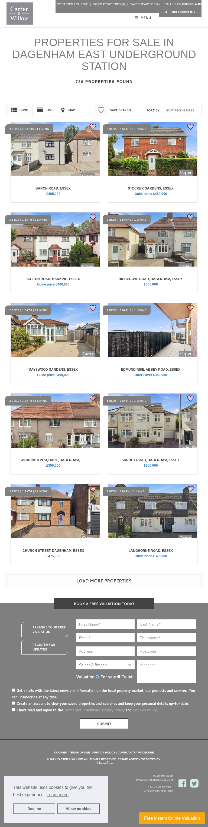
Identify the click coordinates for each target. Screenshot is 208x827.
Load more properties (104, 581)
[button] (180, 12)
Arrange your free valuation (49, 629)
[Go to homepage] (19, 13)
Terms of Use (79, 752)
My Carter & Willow (72, 4)
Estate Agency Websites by (139, 759)
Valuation (85, 677)
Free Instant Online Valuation (172, 818)
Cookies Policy (145, 710)
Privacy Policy (113, 710)
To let (127, 677)
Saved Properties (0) (109, 4)
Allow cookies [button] (79, 808)
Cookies (60, 752)
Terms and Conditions (82, 710)
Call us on (183, 4)
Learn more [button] (58, 794)
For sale (107, 677)
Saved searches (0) (145, 4)
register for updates (43, 647)
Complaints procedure (136, 752)
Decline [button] (34, 808)
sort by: (153, 110)
